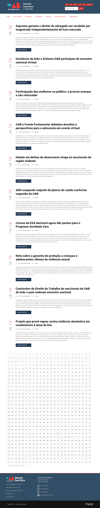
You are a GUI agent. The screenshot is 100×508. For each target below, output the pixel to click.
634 (44, 447)
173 (26, 379)
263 (90, 390)
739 (75, 462)
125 (26, 372)
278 (58, 393)
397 (54, 411)
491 (47, 426)
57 (40, 361)
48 (8, 361)
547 (75, 433)
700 (23, 458)
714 (72, 458)
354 (72, 404)
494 (58, 426)
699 (19, 458)
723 (19, 462)
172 (23, 379)
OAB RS (36, 33)
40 (65, 357)
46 (86, 357)
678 (30, 455)
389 (26, 411)
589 (54, 440)
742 (86, 462)
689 (68, 455)
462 (30, 422)
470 (58, 422)
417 (40, 415)
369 (40, 408)
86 (58, 365)
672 (9, 455)
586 (44, 440)
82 (44, 365)
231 (61, 386)
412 (23, 415)
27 (19, 357)
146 (16, 375)
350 (58, 404)
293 (26, 397)
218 (16, 386)
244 (23, 390)
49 (12, 361)
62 (58, 361)
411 (19, 415)
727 (33, 462)
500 (79, 426)
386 (16, 411)
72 (8, 365)
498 (72, 426)
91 (75, 365)
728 (37, 462)
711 (61, 458)
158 (58, 375)
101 (26, 368)
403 (75, 411)
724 (23, 462)
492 (51, 426)
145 (12, 375)
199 (33, 383)
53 (26, 361)
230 (58, 386)
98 (15, 368)
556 (23, 437)
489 (40, 426)
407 (90, 411)
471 (61, 422)
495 (61, 426)
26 (15, 357)
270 (30, 393)
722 (16, 462)
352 (65, 404)
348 (51, 404)
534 (30, 433)
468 (51, 422)
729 (40, 462)
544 (65, 433)
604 (23, 444)
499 (75, 426)
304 (65, 397)
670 (86, 451)
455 (90, 419)
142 (86, 372)
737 (68, 462)
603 (19, 444)
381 (83, 408)
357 (83, 404)
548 (79, 433)
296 (37, 397)
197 (26, 383)
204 (51, 383)
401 (68, 411)
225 (40, 386)
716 (79, 458)
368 (37, 408)
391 (33, 411)
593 (68, 440)
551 (90, 433)
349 (54, 404)
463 (33, 422)
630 (30, 447)
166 (86, 375)
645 (83, 447)
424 (65, 415)
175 (33, 379)
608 (37, 444)
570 (72, 437)
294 (30, 397)
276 (51, 393)
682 (44, 455)
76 (22, 365)
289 (12, 397)
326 (58, 401)
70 (86, 361)
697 (12, 458)
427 (75, 415)
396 (51, 411)
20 (79, 354)
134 (58, 372)
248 (37, 390)
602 (16, 444)
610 (44, 444)
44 (79, 357)
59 (47, 361)
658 (44, 451)
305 (68, 397)
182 (58, 379)
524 (79, 429)
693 (83, 455)
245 (26, 390)
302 (58, 397)
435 (19, 419)
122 (16, 372)
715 (75, 458)
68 (79, 361)
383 (90, 408)
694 (86, 455)
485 (26, 426)
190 (86, 379)
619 (75, 444)
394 (44, 411)
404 (79, 411)
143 (90, 372)
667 (75, 451)
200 (37, 383)
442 (44, 419)
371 (47, 408)
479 (90, 422)
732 (51, 462)
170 (16, 379)
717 (83, 458)
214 (86, 383)
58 (44, 361)
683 (47, 455)
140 (79, 372)
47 (89, 357)
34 (44, 357)
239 (90, 386)
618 (72, 444)
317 (26, 401)
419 (47, 415)
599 (90, 440)
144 (9, 375)
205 (54, 383)
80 (37, 365)
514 (44, 429)
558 (30, 437)
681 (40, 455)
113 (68, 368)
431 (90, 415)
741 (83, 462)
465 (40, 422)
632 (37, 447)
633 (40, 447)
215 (90, 383)
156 (51, 375)
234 (72, 386)
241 (12, 390)
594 (72, 440)
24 (8, 357)
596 (79, 440)
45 (82, 357)
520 (65, 429)
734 (58, 462)
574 (86, 437)
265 (12, 393)
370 (44, 408)
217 (12, 386)
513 (40, 429)
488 (37, 426)
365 (26, 408)
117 (83, 368)
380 (79, 408)
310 (86, 397)
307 (75, 397)
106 (44, 368)
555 (19, 437)
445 (54, 419)
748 (23, 465)
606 (30, 444)
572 (79, 437)
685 (54, 455)
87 (61, 365)
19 (75, 354)
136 (65, 372)
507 (19, 429)
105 (40, 368)
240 (9, 390)
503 (90, 426)
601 (12, 444)
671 (90, 451)
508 (23, 429)
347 (47, 404)
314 (16, 401)
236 (79, 386)
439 (33, 419)
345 (40, 404)
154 (44, 375)
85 (54, 365)
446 (58, 419)
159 (61, 375)
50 (15, 361)
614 (58, 444)
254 (58, 390)
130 (44, 372)
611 (47, 444)
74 (15, 365)
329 (68, 401)
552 (9, 437)
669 (83, 451)
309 (83, 397)
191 (90, 379)
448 (65, 419)
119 (90, 368)
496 (65, 426)
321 (40, 401)
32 (37, 357)
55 (33, 361)
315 (19, 401)
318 (30, 401)
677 (26, 455)
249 (40, 390)
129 (40, 372)
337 (12, 404)
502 (86, 426)
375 (61, 408)
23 (89, 354)
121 (12, 372)
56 (37, 361)
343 (33, 404)
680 (37, 455)
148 (23, 375)
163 (75, 375)
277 (54, 393)
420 (51, 415)
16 (65, 354)
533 (26, 433)
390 (30, 411)
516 (51, 429)
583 (33, 440)
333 (83, 401)
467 (47, 422)
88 (65, 365)
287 (90, 393)
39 (61, 357)
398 (58, 411)
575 (90, 437)
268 (23, 393)
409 (12, 415)
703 (33, 458)
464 (37, 422)
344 (37, 404)
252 (51, 390)
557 (26, 437)
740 (79, 462)
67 (75, 361)
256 (65, 390)
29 (26, 357)
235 (75, 386)
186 (72, 379)
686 (58, 455)
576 (9, 440)
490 (44, 426)
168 (9, 379)
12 (51, 354)
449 (68, 419)
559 (33, 437)
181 (54, 379)
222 (30, 386)
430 (86, 415)
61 (54, 361)
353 (68, 404)
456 (9, 422)
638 (58, 447)
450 (72, 419)
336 (9, 404)
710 (58, 458)
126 (30, 372)
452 (79, 419)
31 (33, 357)
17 (68, 354)
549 (83, 433)
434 (16, 419)
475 (75, 422)
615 (61, 444)
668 (79, 451)
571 (75, 437)
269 (26, 393)
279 (61, 393)
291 (19, 397)
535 (33, 433)
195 (19, 383)
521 (68, 429)
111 (61, 368)
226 (44, 386)
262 (86, 390)
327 (61, 401)
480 (9, 426)
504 (9, 429)
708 (51, 458)
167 (90, 375)
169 (12, 379)
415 (33, 415)
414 (30, 415)
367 (33, 408)
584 (37, 440)
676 (23, 455)
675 (19, 455)
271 (33, 393)
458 (16, 422)
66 (72, 361)
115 (75, 368)
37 (54, 357)
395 (47, 411)
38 (58, 357)
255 (61, 390)
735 (61, 462)
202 (44, 383)
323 (47, 401)
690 (72, 455)
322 (44, 401)
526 (86, 429)
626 (16, 447)
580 (23, 440)
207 (61, 383)
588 (51, 440)
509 (26, 429)
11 (47, 354)
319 (33, 401)
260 (79, 390)
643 (75, 447)
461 (26, 422)
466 (44, 422)
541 (54, 433)
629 (26, 447)
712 (65, 458)
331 (75, 401)
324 (51, 401)
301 (54, 397)
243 (19, 390)
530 (16, 433)
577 (12, 440)
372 (51, 408)
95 (89, 365)
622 (86, 444)
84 (51, 365)
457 (12, 422)
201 (40, 383)
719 (90, 458)
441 (40, 419)
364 (23, 408)
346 (44, 404)
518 (58, 429)
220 (23, 386)
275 (47, 393)
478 (86, 422)
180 (51, 379)
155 (47, 375)
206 (58, 383)
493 (54, 426)
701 (26, 458)
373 (54, 408)
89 (68, 365)
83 (47, 365)
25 (12, 357)
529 (12, 433)
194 (16, 383)
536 (37, 433)
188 (79, 379)
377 (68, 408)
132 (51, 372)
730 (44, 462)
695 (90, 455)
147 (19, 375)
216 (9, 386)
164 (79, 375)
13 (54, 354)
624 (9, 447)
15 (61, 354)
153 (40, 375)
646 (86, 447)
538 (44, 433)
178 (44, 379)
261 (83, 390)
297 (40, 397)
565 (54, 437)
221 (26, 386)
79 (33, 365)
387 (19, 411)
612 (51, 444)
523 (75, 429)
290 (16, 397)
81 (40, 365)
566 (58, 437)
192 (9, 383)
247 (33, 390)
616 (65, 444)
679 (33, 455)
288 (9, 397)
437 (26, 419)
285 (83, 393)
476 (79, 422)
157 (54, 375)
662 (58, 451)
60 (51, 361)
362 (16, 408)
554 (16, 437)
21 (82, 354)
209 (68, 383)
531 (19, 433)
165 (83, 375)
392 (37, 411)
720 (9, 462)
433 (12, 419)
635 (47, 447)
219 (19, 386)
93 (82, 365)
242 (16, 390)
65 (68, 361)
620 (79, 444)
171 (19, 379)
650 (16, 451)
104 (37, 368)
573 (83, 437)
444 (51, 419)
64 (65, 361)
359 (90, 404)
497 (68, 426)
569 (68, 437)
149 (26, 375)
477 (83, 422)
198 (30, 383)
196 (23, 383)
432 (9, 419)
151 (33, 375)
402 (72, 411)
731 (47, 462)
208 (65, 383)
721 (12, 462)
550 (86, 433)
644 (79, 447)
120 (9, 372)
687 (61, 455)
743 (90, 462)
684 (51, 455)
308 (79, 397)
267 (19, 393)
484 (23, 426)
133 (54, 372)
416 (37, 415)
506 (16, 429)
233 (68, 386)
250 (44, 390)
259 (75, 390)
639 (61, 447)
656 (37, 451)
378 (72, 408)
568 (65, 437)
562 (44, 437)
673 (12, 455)
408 (9, 415)
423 (61, 415)
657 (40, 451)
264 (9, 393)
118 (86, 368)
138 (72, 372)
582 (30, 440)
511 (33, 429)
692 (79, 455)
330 (72, 401)
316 (23, 401)
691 (75, 455)
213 (83, 383)
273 (40, 393)
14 (58, 354)
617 (68, 444)
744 (9, 465)
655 (33, 451)
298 (44, 397)
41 (68, 357)
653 (26, 451)
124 (23, 372)
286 (86, 393)
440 (37, 419)
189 (83, 379)
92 (79, 365)
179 (47, 379)
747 (19, 465)
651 (19, 451)
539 (47, 433)
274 (44, 393)
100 (23, 368)
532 (23, 433)
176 (37, 379)
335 (90, 401)
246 (30, 390)
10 (44, 354)
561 (40, 437)
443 (47, 419)
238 (86, 386)
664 (65, 451)
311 (90, 397)
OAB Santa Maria (26, 33)
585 (40, 440)
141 (83, 372)
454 (86, 419)
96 (8, 368)
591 (61, 440)
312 (9, 401)
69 (82, 361)
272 (37, 393)
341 (26, 404)
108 (51, 368)
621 (83, 444)
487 (33, 426)
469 (54, 422)
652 (23, 451)
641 (68, 447)
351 (61, 404)
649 (12, 451)
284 (79, 393)
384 (9, 411)
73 (12, 365)
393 (40, 411)
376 (65, 408)
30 (29, 357)
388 (23, 411)
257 (68, 390)
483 (19, 426)
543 (61, 433)
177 (40, 379)
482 (16, 426)
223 (33, 386)
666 (72, 451)
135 (61, 372)
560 (37, 437)
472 (65, 422)
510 (30, 429)
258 (72, 390)
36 (51, 357)
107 (47, 368)
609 (40, 444)
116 (79, 368)
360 (9, 408)
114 (72, 368)
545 (68, 433)
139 (75, 372)
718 (86, 458)
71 (89, 361)
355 (75, 404)
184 (65, 379)
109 (54, 368)
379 (75, 408)
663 (61, 451)
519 (61, 429)
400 (65, 411)
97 (12, 368)
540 (51, 433)
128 (37, 372)
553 (12, 437)
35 (47, 357)
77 (26, 365)
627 (19, 447)
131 (47, 372)
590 (58, 440)
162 (72, 375)
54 (29, 361)
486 (30, 426)
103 (33, 368)
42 (72, 357)
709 (54, 458)
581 (26, 440)
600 (9, 444)
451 (75, 419)
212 (79, 383)
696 (9, 458)
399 (61, 411)
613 (54, 444)
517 (54, 429)
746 (16, 465)
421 (54, 415)
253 (54, 390)
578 (16, 440)
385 (12, 411)
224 (37, 386)
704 (37, 458)
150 (30, 375)
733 (54, 462)
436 (23, 419)
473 (68, 422)
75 (19, 365)
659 (47, 451)
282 (72, 393)
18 (72, 354)
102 (30, 368)
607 (33, 444)
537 (40, 433)
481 (12, 426)
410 (16, 415)
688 (65, 455)
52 (22, 361)
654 (30, 451)
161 (68, 375)
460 (23, 422)
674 (16, 455)
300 (51, 397)
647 (90, 447)
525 (83, 429)
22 (86, 354)
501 (83, 426)
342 (30, 404)
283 (75, 393)
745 (12, 465)
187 (75, 379)
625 (12, 447)
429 (83, 415)
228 (51, 386)
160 (65, 375)
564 (51, 437)
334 (86, 401)
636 (51, 447)
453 (83, 419)
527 (90, 429)
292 (23, 397)
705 (40, 458)
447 (61, 419)
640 (65, 447)
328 (65, 401)
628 (23, 447)
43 (75, 357)
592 (65, 440)
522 (72, 429)
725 (26, 462)
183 (61, 379)
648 (9, 451)
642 (72, 447)
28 (22, 357)
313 (12, 401)
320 (37, 401)
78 (29, 365)
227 (47, 386)
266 (16, 393)
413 (26, 415)
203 (47, 383)
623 (90, 444)
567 (61, 437)
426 (72, 415)
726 (30, 462)
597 (83, 440)
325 (54, 401)
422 (58, 415)
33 (40, 357)
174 (30, 379)
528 (9, 433)
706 (44, 458)
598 (86, 440)
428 (79, 415)
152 (37, 375)
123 (19, 372)
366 (30, 408)
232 (65, 386)
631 (33, 447)
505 (12, 429)
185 (68, 379)
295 (33, 397)
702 (30, 458)
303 (61, 397)
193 (12, 383)
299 (47, 397)
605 (26, 444)
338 (16, 404)
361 (12, 408)
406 (86, 411)
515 (47, 429)
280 (65, 393)
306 (72, 397)
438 (30, 419)
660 (51, 451)
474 (72, 422)
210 (72, 383)
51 (19, 361)
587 (47, 440)
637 (54, 447)
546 (72, 433)
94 (86, 365)
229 (54, 386)
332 (79, 401)
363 (19, 408)
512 (37, 429)
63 (61, 361)
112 (65, 368)
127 (33, 372)
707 (47, 458)
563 (47, 437)
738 (72, 462)
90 (72, 365)
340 (23, 404)
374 (58, 408)
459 (19, 422)
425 (68, 415)
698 (16, 458)
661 (54, 451)
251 (47, 390)
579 (19, 440)
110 (58, 368)
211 (75, 383)
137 (68, 372)
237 (83, 386)
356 (79, 404)
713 (68, 458)
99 (19, 368)
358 (86, 404)
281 (68, 393)
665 (68, 451)
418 (44, 415)
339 (19, 404)
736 (65, 462)
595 (75, 440)
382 (86, 408)
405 (83, 411)
